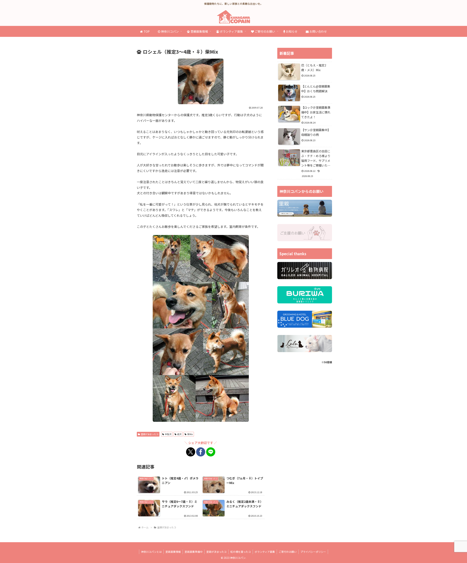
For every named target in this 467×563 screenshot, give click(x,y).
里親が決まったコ (149, 434)
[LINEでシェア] (210, 451)
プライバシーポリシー (313, 552)
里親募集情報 (173, 552)
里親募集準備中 (193, 552)
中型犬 (168, 434)
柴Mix (190, 434)
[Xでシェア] (190, 451)
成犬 (179, 434)
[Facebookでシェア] (200, 451)
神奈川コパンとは (151, 552)
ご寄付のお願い (288, 552)
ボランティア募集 (265, 552)
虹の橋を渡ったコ (240, 552)
